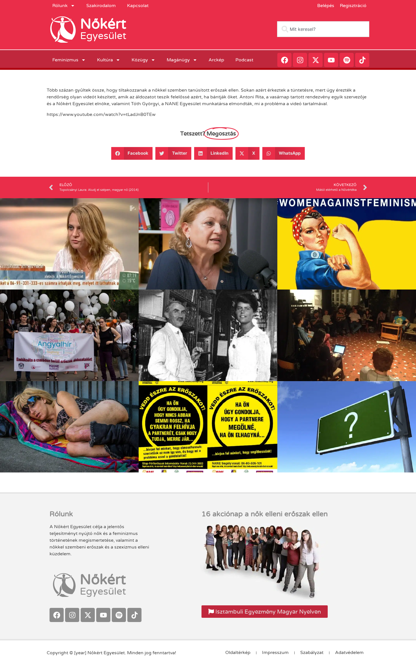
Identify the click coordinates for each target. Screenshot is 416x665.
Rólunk (60, 5)
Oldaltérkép (237, 652)
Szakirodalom (101, 5)
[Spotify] (347, 60)
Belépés (325, 5)
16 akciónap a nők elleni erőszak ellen (264, 514)
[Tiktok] (362, 60)
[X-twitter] (315, 60)
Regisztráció (353, 5)
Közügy (140, 60)
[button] (132, 153)
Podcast (244, 60)
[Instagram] (300, 60)
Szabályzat (311, 652)
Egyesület (103, 36)
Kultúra (105, 60)
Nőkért (103, 24)
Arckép (216, 60)
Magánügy (178, 60)
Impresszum (275, 652)
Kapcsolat (138, 5)
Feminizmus (65, 60)
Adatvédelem (349, 652)
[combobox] (323, 29)
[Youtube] (331, 60)
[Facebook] (284, 60)
